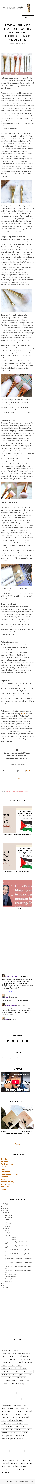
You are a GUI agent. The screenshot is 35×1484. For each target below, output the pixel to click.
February (7, 1279)
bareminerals (11, 1454)
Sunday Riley (20, 1435)
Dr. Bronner (6, 1374)
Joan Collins (6, 1396)
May (6, 1230)
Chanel (19, 1365)
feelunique (13, 1463)
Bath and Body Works (9, 1353)
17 (2, 1344)
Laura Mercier (6, 1405)
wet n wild (5, 1472)
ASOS (6, 1344)
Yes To (12, 1451)
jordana (22, 1463)
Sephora (17, 1429)
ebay (30, 1460)
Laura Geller (22, 1402)
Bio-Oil (18, 1356)
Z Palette (20, 1451)
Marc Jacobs (6, 1414)
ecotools (5, 1463)
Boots (23, 1359)
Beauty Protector (24, 1353)
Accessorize (14, 1344)
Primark (19, 1423)
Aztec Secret (6, 1350)
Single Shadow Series (9, 1174)
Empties (4, 1159)
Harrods (27, 1390)
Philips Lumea (6, 1423)
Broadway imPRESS (8, 1362)
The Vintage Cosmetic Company (12, 1445)
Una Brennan (21, 1448)
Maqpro (28, 1411)
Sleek (30, 1429)
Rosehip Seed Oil (7, 1429)
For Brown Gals (7, 1164)
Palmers (19, 1420)
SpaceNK (25, 1432)
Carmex (4, 1365)
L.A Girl (13, 1402)
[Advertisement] (17, 1315)
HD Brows (20, 1390)
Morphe (25, 1414)
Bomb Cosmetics (14, 1359)
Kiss (19, 1399)
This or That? (6, 1184)
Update (4, 1189)
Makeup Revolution (8, 1411)
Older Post (28, 1027)
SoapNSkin (17, 1432)
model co (11, 1466)
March (6, 1235)
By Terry (19, 1362)
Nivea (3, 1420)
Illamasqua (21, 1393)
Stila (3, 1435)
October (7, 1219)
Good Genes (19, 1387)
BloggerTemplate (28, 1481)
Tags (3, 1179)
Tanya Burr (5, 1438)
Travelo (11, 1448)
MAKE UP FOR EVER (8, 1408)
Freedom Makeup (17, 1383)
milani (4, 1466)
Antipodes (23, 1347)
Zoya (3, 1454)
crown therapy (21, 1460)
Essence (14, 1380)
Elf (14, 1377)
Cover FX (19, 1371)
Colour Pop (5, 1371)
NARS (3, 1417)
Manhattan (20, 1411)
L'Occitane (5, 1402)
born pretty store (8, 1460)
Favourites (5, 1161)
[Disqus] (17, 944)
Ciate (18, 1368)
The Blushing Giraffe (12, 1481)
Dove (31, 1371)
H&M (13, 1390)
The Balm (20, 1438)
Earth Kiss (28, 1374)
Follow (17, 778)
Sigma (24, 1429)
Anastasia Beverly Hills (9, 1347)
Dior (25, 1371)
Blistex (4, 1359)
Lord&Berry (17, 1405)
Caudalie (12, 1365)
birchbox (27, 1457)
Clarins (24, 1368)
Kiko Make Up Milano (8, 1399)
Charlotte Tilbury (8, 1368)
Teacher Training (7, 1182)
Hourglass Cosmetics (8, 1393)
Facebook (29, 771)
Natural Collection (13, 1417)
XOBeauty (5, 1451)
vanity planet (20, 1469)
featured (8, 791)
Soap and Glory (7, 1432)
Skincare (4, 1177)
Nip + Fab (25, 1417)
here (23, 714)
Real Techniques (18, 791)
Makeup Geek (25, 1408)
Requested (5, 1172)
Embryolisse (21, 1377)
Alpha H (22, 1344)
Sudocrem (10, 1435)
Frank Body (5, 1383)
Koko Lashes (26, 1399)
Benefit (11, 1356)
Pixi (14, 1423)
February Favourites (10, 1274)
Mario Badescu (16, 1414)
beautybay (21, 1454)
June (6, 1228)
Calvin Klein (28, 1362)
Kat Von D (15, 1396)
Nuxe (13, 1420)
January (7, 1281)
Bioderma (26, 1356)
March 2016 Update (10, 1237)
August (7, 1224)
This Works (27, 1445)
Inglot (29, 1393)
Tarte (13, 1438)
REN (26, 1423)
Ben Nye (4, 1356)
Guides (4, 1167)
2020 (4, 1206)
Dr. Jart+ (15, 1374)
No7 (9, 1420)
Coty (12, 1371)
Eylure (28, 1380)
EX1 (21, 1374)
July (6, 1226)
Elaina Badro (6, 1377)
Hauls (3, 1169)
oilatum (23, 1466)
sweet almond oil (8, 1469)
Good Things (6, 1390)
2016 (4, 1213)
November (7, 1217)
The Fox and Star (7, 1442)
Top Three (5, 1187)
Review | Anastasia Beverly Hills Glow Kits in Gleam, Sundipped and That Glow (17, 1132)
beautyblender (7, 1457)
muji (17, 1466)
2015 (4, 1283)
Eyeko (22, 1380)
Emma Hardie (6, 1380)
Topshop (4, 1448)
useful (26, 791)
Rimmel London (19, 1426)
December (7, 1215)
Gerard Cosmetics (7, 1387)
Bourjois (29, 1359)
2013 (4, 1288)
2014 (4, 1285)
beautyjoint (18, 1457)
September (8, 1222)
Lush (25, 1405)
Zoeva (27, 1451)
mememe (29, 1463)
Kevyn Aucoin (25, 1396)
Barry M (15, 1350)
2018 (4, 1208)
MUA (17, 1408)
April (6, 1233)
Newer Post (6, 1027)
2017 (4, 1211)
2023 (4, 1204)
